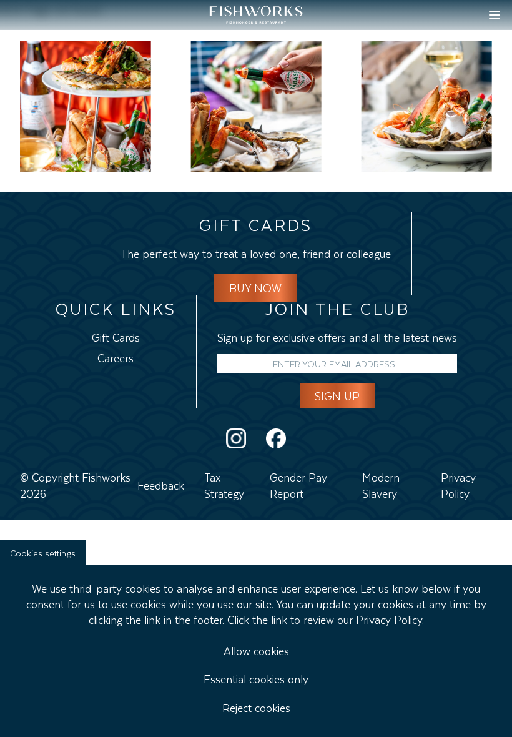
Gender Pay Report (298, 483)
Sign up (337, 394)
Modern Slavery (381, 483)
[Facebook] (276, 438)
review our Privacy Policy (362, 618)
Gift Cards (116, 336)
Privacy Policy (458, 483)
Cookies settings (43, 552)
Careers (115, 356)
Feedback (160, 484)
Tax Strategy (224, 483)
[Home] (256, 15)
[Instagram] (236, 438)
